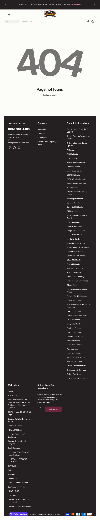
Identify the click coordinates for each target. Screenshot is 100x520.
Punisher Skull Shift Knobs (77, 296)
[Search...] (92, 21)
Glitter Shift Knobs (74, 260)
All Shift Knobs (72, 154)
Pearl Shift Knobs (73, 264)
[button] (90, 13)
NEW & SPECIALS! (15, 430)
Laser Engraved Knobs (76, 171)
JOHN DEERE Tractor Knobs (78, 247)
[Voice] (88, 21)
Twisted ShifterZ (42, 514)
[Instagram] (14, 147)
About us (11, 474)
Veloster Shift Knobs (75, 226)
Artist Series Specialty (75, 277)
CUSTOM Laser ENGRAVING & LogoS (19, 413)
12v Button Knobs (73, 239)
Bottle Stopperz (14, 448)
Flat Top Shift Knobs (75, 361)
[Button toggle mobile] (9, 14)
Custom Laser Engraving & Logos (47, 143)
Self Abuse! (12, 495)
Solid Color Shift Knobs (76, 256)
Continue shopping (50, 95)
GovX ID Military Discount (18, 483)
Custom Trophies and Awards (19, 506)
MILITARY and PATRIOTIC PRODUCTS (17, 460)
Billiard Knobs (72, 285)
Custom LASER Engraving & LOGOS (77, 130)
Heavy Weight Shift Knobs (77, 183)
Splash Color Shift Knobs (76, 366)
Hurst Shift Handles (74, 345)
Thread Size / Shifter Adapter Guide (78, 137)
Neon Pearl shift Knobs (76, 357)
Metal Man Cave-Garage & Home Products (18, 453)
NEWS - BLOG (13, 491)
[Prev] (6, 4)
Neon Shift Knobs (73, 353)
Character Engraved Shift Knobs (77, 290)
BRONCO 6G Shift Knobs (76, 179)
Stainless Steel (72, 187)
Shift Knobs (12, 395)
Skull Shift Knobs (73, 341)
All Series (70, 150)
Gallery (11, 470)
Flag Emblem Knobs (74, 332)
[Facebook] (9, 147)
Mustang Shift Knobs (75, 198)
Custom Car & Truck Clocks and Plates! (19, 500)
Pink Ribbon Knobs (74, 311)
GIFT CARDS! (13, 466)
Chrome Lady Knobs (75, 336)
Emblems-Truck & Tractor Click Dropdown (79, 305)
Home (10, 391)
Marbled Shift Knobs (75, 268)
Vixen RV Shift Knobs (75, 235)
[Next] (94, 4)
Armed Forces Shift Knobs (77, 315)
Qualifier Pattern (73, 167)
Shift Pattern (72, 158)
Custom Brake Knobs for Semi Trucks (19, 420)
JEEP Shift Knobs (73, 175)
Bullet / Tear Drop (74, 374)
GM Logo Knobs (73, 211)
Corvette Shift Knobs (75, 207)
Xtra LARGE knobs (74, 272)
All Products (42, 137)
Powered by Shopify (55, 514)
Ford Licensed (72, 349)
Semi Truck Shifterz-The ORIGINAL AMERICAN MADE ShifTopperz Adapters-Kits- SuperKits (19, 404)
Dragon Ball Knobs (74, 324)
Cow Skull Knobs (73, 320)
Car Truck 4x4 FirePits (16, 487)
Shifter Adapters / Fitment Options (77, 144)
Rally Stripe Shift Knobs (76, 162)
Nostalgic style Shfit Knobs (77, 281)
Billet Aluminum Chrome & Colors (77, 193)
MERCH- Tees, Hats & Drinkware (16, 435)
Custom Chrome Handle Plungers (17, 442)
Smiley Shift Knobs (74, 300)
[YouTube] (19, 147)
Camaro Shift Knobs (75, 203)
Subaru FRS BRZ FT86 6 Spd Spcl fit (78, 216)
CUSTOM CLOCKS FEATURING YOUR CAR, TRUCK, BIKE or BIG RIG (44, 4)
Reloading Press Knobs (76, 243)
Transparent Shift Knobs (76, 370)
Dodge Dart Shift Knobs (76, 230)
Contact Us (41, 129)
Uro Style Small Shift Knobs (77, 378)
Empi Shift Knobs (73, 222)
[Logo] (50, 13)
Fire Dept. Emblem (74, 328)
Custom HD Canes (15, 426)
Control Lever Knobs (75, 251)
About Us (41, 133)
